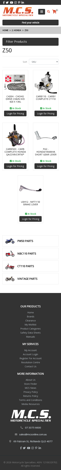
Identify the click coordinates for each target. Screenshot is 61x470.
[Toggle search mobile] (47, 11)
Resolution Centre (30, 362)
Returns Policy (30, 395)
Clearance (30, 320)
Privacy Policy (30, 391)
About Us (30, 379)
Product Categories (30, 328)
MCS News (30, 387)
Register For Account (31, 358)
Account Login (30, 354)
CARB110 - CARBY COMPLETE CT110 (46, 98)
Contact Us (30, 366)
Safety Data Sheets (30, 332)
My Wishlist (30, 324)
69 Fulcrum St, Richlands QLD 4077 (33, 441)
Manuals (30, 336)
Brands (30, 316)
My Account (30, 350)
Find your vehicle (30, 22)
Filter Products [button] (16, 41)
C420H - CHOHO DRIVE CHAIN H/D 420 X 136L (15, 99)
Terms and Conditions (30, 400)
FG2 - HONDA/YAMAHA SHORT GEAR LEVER (45, 151)
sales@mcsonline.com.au (33, 434)
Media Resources (30, 404)
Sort (25, 61)
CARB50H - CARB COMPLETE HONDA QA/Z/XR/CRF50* (15, 151)
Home (30, 312)
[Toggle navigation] (41, 12)
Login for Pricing (15, 113)
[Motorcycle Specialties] (17, 11)
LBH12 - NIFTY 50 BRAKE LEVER (30, 203)
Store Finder (30, 383)
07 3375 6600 (33, 427)
